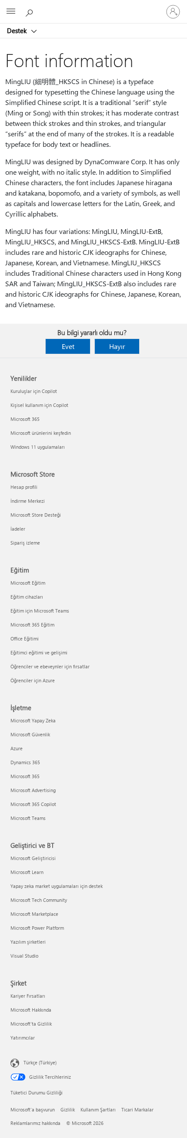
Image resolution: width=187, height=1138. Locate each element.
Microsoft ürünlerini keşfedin (40, 433)
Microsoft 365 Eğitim (32, 624)
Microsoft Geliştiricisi (33, 858)
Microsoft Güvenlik (30, 734)
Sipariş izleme (25, 542)
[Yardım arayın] (30, 11)
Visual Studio (24, 955)
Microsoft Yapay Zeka (33, 720)
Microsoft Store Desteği (35, 514)
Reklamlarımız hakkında (35, 1123)
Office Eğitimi (24, 638)
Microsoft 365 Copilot (33, 804)
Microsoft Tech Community (38, 900)
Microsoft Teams (28, 818)
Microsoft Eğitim (27, 582)
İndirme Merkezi (27, 501)
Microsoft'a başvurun (32, 1109)
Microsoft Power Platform (37, 928)
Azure (16, 748)
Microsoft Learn (26, 872)
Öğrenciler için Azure (32, 680)
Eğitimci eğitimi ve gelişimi (38, 652)
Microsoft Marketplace (34, 914)
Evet (68, 346)
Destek (17, 30)
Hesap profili (23, 487)
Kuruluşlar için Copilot (33, 391)
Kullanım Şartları (98, 1109)
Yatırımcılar (22, 1037)
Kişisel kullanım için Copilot (39, 405)
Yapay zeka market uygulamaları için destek (56, 886)
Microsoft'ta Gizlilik (31, 1023)
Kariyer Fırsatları (27, 995)
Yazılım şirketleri (28, 941)
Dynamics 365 (25, 762)
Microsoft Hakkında (30, 1009)
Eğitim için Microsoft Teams (39, 610)
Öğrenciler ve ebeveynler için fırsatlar (50, 666)
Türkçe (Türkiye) (40, 1062)
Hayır (117, 346)
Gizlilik (67, 1109)
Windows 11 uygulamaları (37, 447)
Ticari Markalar (137, 1109)
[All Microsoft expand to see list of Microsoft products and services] (10, 11)
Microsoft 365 (25, 419)
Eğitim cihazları (26, 596)
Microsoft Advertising (33, 790)
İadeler (17, 528)
